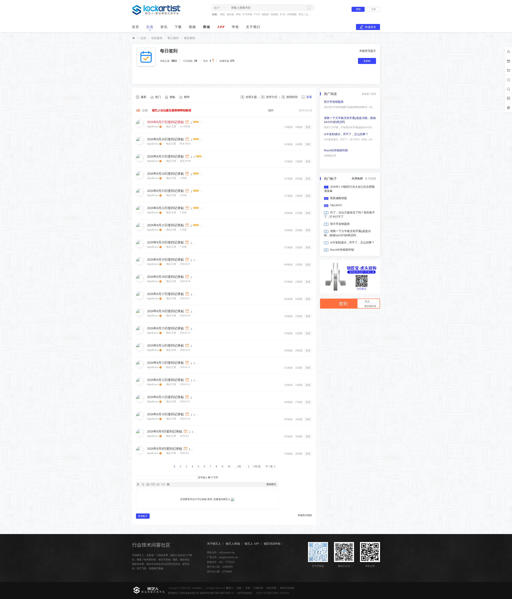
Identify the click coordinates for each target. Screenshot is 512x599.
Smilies (168, 484)
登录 (209, 499)
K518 (282, 14)
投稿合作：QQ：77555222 (221, 562)
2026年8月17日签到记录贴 (165, 294)
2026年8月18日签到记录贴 (165, 276)
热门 (158, 97)
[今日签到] (508, 61)
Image (148, 484)
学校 (235, 27)
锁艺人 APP (252, 543)
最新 (143, 97)
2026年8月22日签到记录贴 (165, 208)
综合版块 (156, 38)
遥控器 (230, 14)
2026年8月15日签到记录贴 (165, 328)
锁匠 (222, 14)
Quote (158, 484)
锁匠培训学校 (272, 543)
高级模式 (271, 484)
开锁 (247, 588)
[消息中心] (508, 80)
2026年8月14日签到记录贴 (165, 345)
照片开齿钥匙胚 (334, 114)
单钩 (238, 14)
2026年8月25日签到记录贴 (165, 156)
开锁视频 (292, 14)
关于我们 (253, 27)
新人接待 (173, 38)
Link (153, 484)
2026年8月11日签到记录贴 (165, 397)
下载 (178, 27)
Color (143, 484)
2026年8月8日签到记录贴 (164, 448)
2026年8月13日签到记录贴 (165, 362)
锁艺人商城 (233, 543)
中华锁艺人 (133, 38)
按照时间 (292, 97)
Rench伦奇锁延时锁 (336, 162)
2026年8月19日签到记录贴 (165, 259)
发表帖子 (143, 516)
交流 (149, 27)
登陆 (358, 9)
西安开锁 (271, 588)
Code (163, 484)
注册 (373, 9)
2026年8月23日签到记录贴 (165, 190)
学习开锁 (247, 14)
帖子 (217, 7)
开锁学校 (258, 588)
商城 (206, 27)
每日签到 (169, 50)
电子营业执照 (244, 593)
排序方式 (271, 97)
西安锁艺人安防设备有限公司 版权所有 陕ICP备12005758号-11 (201, 593)
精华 (187, 97)
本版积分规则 (305, 515)
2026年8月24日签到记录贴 (165, 173)
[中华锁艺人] (156, 14)
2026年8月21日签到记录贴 (165, 225)
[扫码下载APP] (508, 108)
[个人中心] (508, 52)
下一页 (269, 466)
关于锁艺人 (214, 543)
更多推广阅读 (369, 94)
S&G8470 (336, 205)
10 (229, 466)
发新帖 (367, 61)
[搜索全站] (508, 89)
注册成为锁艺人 (222, 499)
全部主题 (251, 97)
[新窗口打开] (187, 122)
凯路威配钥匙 (338, 198)
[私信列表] (508, 70)
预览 (308, 127)
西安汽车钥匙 (287, 588)
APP (221, 27)
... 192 (238, 466)
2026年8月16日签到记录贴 (165, 311)
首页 (135, 27)
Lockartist (197, 588)
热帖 (172, 97)
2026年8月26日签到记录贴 (165, 139)
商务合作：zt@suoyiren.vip (221, 552)
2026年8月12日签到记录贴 (165, 380)
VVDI (257, 14)
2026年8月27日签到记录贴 (165, 122)
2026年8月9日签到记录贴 (164, 431)
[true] (309, 7)
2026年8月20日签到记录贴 (165, 242)
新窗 (309, 97)
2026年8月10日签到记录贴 (165, 414)
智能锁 (274, 14)
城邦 (271, 110)
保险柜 (265, 14)
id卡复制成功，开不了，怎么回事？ (346, 146)
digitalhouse (153, 126)
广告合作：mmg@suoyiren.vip (222, 557)
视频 (192, 27)
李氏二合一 (304, 14)
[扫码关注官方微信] (508, 98)
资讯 (164, 27)
